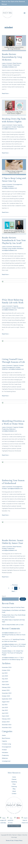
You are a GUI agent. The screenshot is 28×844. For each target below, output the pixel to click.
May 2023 (5, 710)
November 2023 (6, 693)
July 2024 (4, 673)
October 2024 (6, 670)
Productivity (16, 65)
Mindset (9, 65)
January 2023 (6, 722)
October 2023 (6, 696)
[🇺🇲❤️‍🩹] (17, 820)
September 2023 (7, 699)
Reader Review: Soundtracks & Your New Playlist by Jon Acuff (14, 240)
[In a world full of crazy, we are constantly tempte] (10, 820)
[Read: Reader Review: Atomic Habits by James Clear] (14, 529)
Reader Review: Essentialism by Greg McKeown (12, 57)
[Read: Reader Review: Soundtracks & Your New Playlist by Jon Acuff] (14, 226)
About (14, 791)
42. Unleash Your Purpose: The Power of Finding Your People (14, 646)
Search (4, 596)
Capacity (4, 65)
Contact (14, 793)
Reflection (5, 369)
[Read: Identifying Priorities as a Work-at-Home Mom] (14, 410)
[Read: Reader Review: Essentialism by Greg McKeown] (14, 43)
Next (14, 591)
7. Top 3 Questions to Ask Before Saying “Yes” (13, 658)
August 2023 (5, 702)
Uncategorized (6, 761)
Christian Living (6, 248)
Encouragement (6, 127)
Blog (14, 789)
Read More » (5, 93)
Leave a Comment (7, 63)
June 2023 (5, 707)
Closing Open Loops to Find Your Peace (13, 607)
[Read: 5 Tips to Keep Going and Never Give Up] (14, 167)
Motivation (10, 186)
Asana (15, 125)
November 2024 (6, 667)
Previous (14, 585)
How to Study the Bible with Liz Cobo (12, 625)
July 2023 (4, 705)
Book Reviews (17, 63)
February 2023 (6, 719)
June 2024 (5, 676)
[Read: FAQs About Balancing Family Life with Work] (14, 288)
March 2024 (5, 684)
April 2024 (5, 682)
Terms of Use (9, 840)
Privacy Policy (18, 840)
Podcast (14, 779)
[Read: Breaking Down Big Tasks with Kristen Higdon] (14, 107)
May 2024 (5, 679)
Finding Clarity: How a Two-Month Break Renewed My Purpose (13, 616)
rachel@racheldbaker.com (9, 633)
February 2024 (6, 687)
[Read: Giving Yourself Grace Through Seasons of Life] (14, 348)
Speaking (14, 782)
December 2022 (6, 725)
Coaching (14, 786)
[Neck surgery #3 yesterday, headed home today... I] (3, 820)
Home (14, 777)
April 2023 (5, 713)
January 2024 (6, 690)
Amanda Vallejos (7, 651)
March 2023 (5, 716)
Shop (14, 784)
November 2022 (6, 727)
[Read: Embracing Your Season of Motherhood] (14, 469)
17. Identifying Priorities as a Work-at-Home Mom (13, 634)
